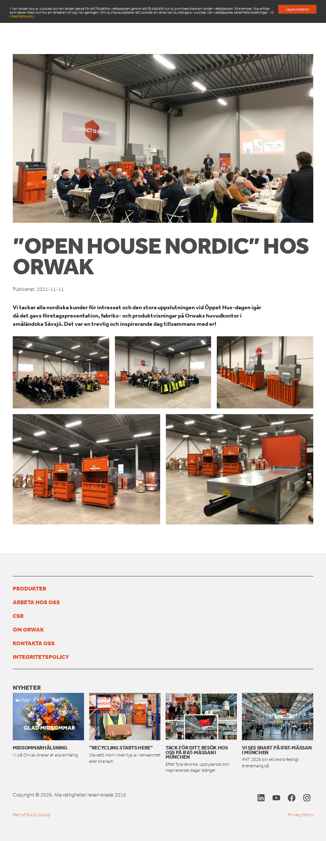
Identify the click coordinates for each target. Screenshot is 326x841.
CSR (18, 615)
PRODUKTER (29, 588)
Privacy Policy (300, 814)
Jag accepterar (297, 9)
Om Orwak (28, 629)
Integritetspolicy (41, 656)
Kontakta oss (34, 642)
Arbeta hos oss (36, 601)
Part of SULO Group (31, 814)
